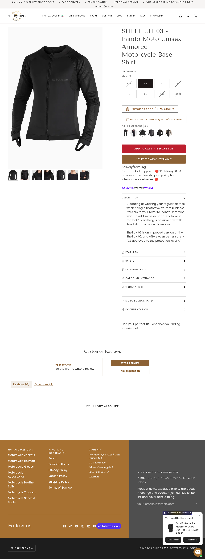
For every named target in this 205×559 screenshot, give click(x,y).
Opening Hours (59, 464)
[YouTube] (94, 526)
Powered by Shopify (183, 548)
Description (130, 197)
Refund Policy (58, 476)
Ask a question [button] (130, 371)
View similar (173, 540)
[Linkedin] (88, 526)
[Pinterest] (76, 526)
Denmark (94, 476)
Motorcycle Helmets (22, 461)
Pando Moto (129, 71)
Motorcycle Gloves (21, 467)
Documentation (136, 309)
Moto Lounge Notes (139, 300)
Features (131, 252)
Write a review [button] (130, 363)
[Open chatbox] (197, 552)
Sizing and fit (135, 286)
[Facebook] (64, 526)
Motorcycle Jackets (21, 455)
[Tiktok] (70, 526)
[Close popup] (199, 515)
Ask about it (191, 540)
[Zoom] (55, 98)
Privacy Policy (58, 470)
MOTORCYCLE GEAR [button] (20, 449)
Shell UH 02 (134, 236)
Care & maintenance (139, 278)
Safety (130, 260)
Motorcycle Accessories (16, 475)
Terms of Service (60, 488)
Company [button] (95, 449)
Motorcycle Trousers (22, 492)
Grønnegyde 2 (105, 467)
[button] (52, 15)
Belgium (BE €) (103, 6)
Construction (135, 269)
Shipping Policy (59, 482)
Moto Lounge (152, 548)
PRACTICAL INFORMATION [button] (58, 451)
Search (53, 458)
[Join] (193, 504)
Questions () (43, 384)
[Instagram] (82, 526)
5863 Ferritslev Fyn (99, 472)
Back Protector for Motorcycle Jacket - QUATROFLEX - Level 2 (187, 526)
